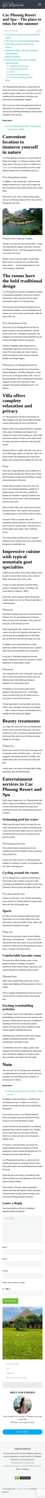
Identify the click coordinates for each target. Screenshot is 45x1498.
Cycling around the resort (19, 69)
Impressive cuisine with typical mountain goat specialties (22, 52)
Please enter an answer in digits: (13, 1282)
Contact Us (8, 1466)
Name (5, 1247)
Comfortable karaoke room (19, 75)
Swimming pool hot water (19, 66)
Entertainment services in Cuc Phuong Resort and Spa (21, 61)
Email (5, 1259)
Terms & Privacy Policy (32, 1466)
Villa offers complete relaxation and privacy (20, 45)
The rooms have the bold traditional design (22, 41)
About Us (17, 1466)
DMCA (17, 1478)
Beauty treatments (13, 57)
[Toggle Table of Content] (37, 31)
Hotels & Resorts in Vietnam (16, 1378)
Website (5, 1271)
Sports (12, 72)
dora (8, 1369)
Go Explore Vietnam (22, 1489)
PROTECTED (25, 1478)
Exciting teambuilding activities (21, 77)
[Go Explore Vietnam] (13, 4)
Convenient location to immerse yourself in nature (23, 36)
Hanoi (4, 167)
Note (8, 80)
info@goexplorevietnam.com (22, 1463)
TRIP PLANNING (22, 1432)
